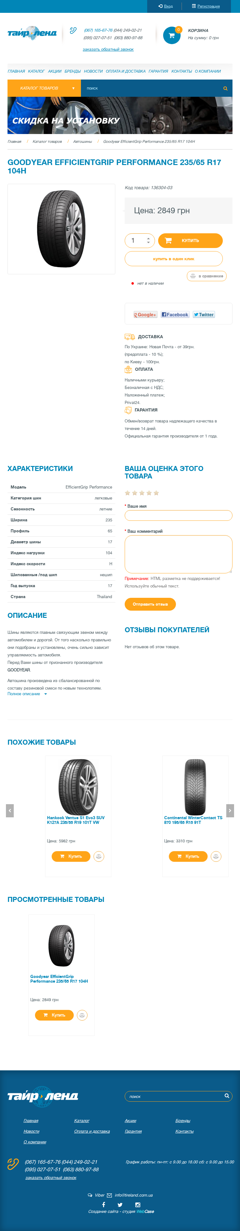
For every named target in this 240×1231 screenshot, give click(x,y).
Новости (93, 71)
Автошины (82, 141)
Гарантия (158, 71)
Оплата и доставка (126, 71)
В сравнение (210, 276)
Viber (98, 1195)
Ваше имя (137, 506)
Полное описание (24, 693)
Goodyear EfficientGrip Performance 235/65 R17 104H (149, 141)
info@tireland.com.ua (133, 1195)
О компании (208, 71)
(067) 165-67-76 (98, 30)
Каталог (36, 71)
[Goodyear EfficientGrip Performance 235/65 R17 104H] (61, 229)
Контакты (182, 71)
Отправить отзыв (150, 604)
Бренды (73, 71)
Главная (16, 71)
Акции (55, 71)
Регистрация (209, 6)
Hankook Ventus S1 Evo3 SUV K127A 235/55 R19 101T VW (59, 820)
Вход (168, 6)
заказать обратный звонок (108, 49)
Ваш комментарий (145, 531)
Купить (190, 240)
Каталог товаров (47, 141)
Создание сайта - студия (121, 1211)
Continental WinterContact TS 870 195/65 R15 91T (177, 820)
